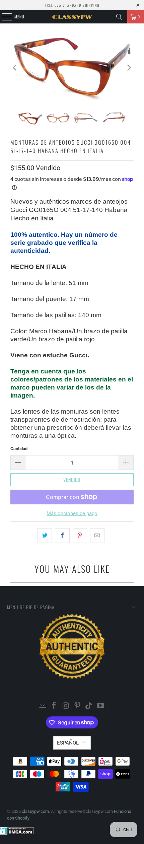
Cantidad (18, 448)
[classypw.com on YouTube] (101, 706)
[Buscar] (119, 16)
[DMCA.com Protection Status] (17, 833)
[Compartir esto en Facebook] (62, 535)
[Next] (128, 67)
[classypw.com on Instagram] (66, 706)
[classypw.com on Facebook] (54, 706)
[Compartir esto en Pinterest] (80, 535)
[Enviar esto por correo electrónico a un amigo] (97, 535)
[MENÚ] (3, 16)
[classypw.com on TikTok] (89, 706)
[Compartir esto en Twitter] (45, 535)
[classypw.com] (72, 16)
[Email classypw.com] (43, 706)
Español (68, 743)
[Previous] (15, 67)
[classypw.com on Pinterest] (78, 706)
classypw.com (35, 811)
